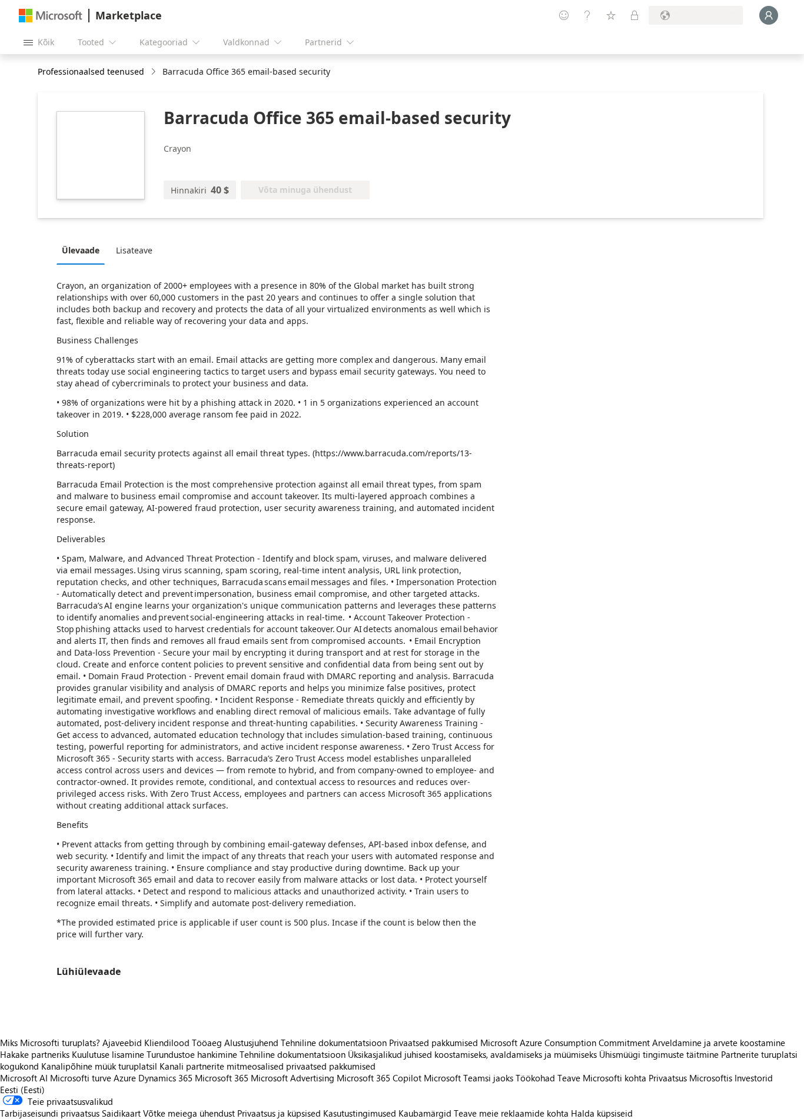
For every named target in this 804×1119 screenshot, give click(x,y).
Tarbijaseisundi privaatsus (49, 1113)
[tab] (84, 250)
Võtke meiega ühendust (189, 1113)
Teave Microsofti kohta (601, 1078)
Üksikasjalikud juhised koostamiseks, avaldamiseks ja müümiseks (472, 1054)
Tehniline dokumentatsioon (334, 1042)
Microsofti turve (80, 1078)
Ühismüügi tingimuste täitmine (659, 1054)
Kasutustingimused (359, 1113)
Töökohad (535, 1078)
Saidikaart (121, 1113)
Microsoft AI (24, 1078)
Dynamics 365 (165, 1078)
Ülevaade (80, 250)
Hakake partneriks (34, 1054)
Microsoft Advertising (292, 1078)
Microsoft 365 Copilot (379, 1078)
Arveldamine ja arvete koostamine (718, 1042)
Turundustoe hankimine (192, 1054)
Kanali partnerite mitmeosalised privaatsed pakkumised (268, 1066)
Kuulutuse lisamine (108, 1054)
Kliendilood (167, 1042)
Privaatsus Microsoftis (690, 1078)
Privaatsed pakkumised (433, 1042)
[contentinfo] (154, 72)
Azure (125, 1078)
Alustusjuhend (251, 1042)
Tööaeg (207, 1042)
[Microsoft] (50, 15)
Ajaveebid (122, 1042)
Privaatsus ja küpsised (279, 1113)
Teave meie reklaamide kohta (511, 1113)
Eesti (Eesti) (22, 1089)
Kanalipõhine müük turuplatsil (99, 1066)
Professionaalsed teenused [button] (91, 71)
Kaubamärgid (424, 1113)
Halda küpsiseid (602, 1113)
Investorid (754, 1078)
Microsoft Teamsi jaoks (468, 1078)
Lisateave (134, 250)
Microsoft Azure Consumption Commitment (566, 1042)
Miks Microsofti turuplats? (50, 1042)
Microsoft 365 (221, 1078)
